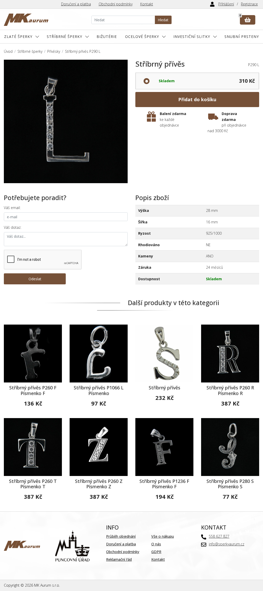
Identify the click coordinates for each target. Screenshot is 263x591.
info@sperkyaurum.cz (226, 544)
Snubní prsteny (241, 36)
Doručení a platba (76, 4)
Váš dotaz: (12, 227)
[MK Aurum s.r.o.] (22, 545)
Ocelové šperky (142, 36)
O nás (156, 544)
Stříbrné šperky (64, 36)
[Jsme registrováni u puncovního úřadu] (72, 545)
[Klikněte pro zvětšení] (66, 121)
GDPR (156, 551)
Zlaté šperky (18, 36)
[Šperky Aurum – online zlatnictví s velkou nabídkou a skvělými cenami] (26, 20)
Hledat (163, 19)
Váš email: (12, 207)
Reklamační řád (119, 559)
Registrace (249, 4)
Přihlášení (226, 4)
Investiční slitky (191, 36)
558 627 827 (219, 536)
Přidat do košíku (197, 99)
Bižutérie (107, 36)
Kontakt (146, 4)
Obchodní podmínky (116, 4)
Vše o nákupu (162, 536)
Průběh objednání (121, 536)
